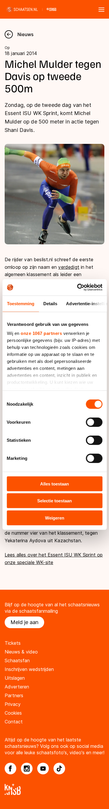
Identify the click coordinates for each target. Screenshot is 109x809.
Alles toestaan (54, 483)
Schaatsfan (17, 660)
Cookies (13, 713)
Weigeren (54, 517)
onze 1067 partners (41, 333)
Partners (14, 695)
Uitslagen (15, 678)
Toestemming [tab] (20, 303)
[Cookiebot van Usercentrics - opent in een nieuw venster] (77, 287)
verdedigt (68, 267)
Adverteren (17, 687)
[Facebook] (10, 768)
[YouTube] (43, 768)
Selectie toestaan (54, 500)
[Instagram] (27, 768)
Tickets (13, 643)
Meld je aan (24, 622)
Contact (14, 722)
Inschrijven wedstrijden (29, 669)
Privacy (13, 704)
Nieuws (25, 34)
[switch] (94, 422)
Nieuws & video (21, 652)
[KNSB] (54, 789)
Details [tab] (50, 303)
